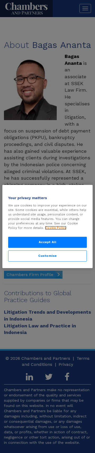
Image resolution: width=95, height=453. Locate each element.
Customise (47, 256)
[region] (47, 226)
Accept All (47, 242)
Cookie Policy (55, 228)
